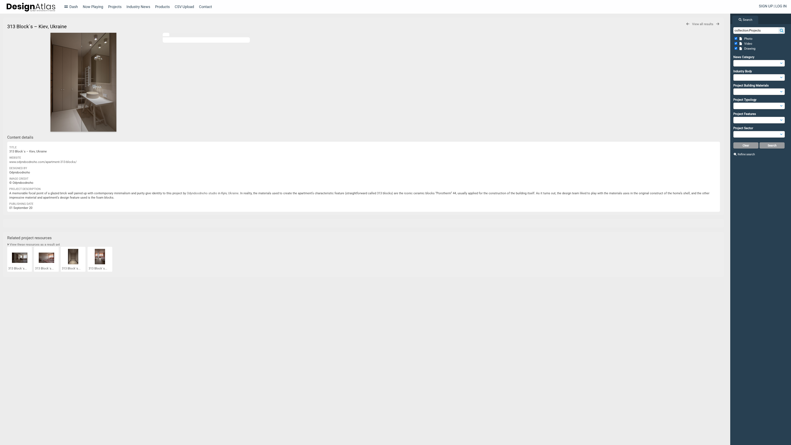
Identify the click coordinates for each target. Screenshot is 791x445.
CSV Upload (184, 7)
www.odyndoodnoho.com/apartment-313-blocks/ (43, 162)
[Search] (781, 30)
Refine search (746, 154)
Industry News (138, 7)
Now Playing (93, 7)
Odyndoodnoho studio (202, 193)
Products (162, 7)
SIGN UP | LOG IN (773, 6)
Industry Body (742, 71)
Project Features (744, 114)
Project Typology (744, 100)
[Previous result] (688, 24)
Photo (747, 39)
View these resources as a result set (34, 244)
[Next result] (717, 24)
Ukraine (233, 193)
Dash (73, 7)
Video (747, 44)
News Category (743, 57)
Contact (205, 7)
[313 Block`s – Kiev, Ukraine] (83, 82)
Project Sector (743, 128)
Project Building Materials (751, 85)
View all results (703, 24)
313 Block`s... (18, 268)
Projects (115, 7)
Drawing (749, 48)
